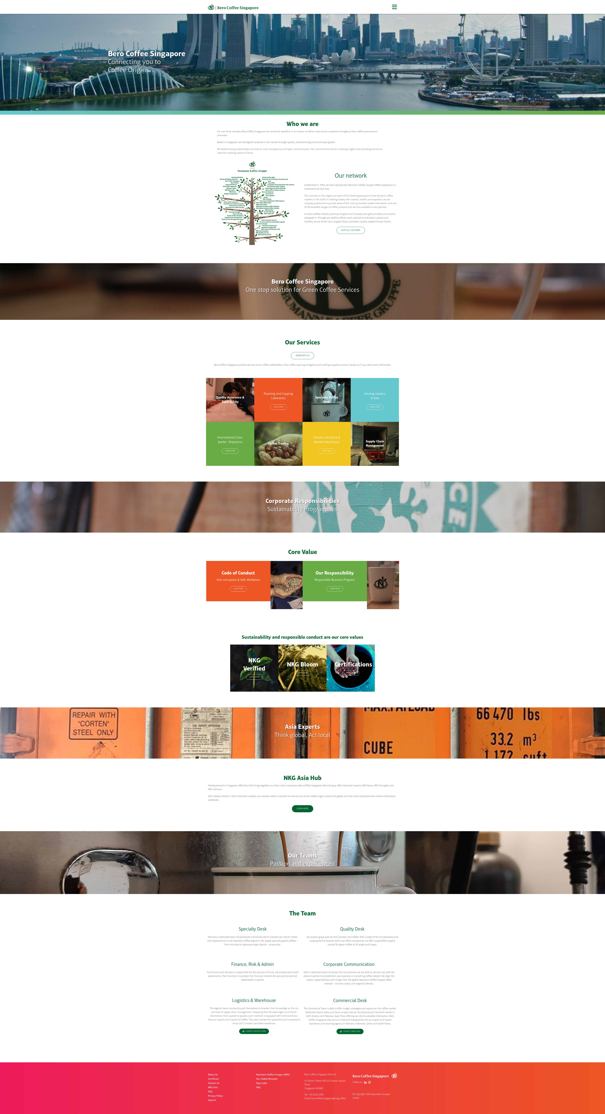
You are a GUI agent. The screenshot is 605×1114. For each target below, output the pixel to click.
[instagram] (369, 1082)
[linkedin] (365, 1082)
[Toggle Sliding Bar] (394, 7)
